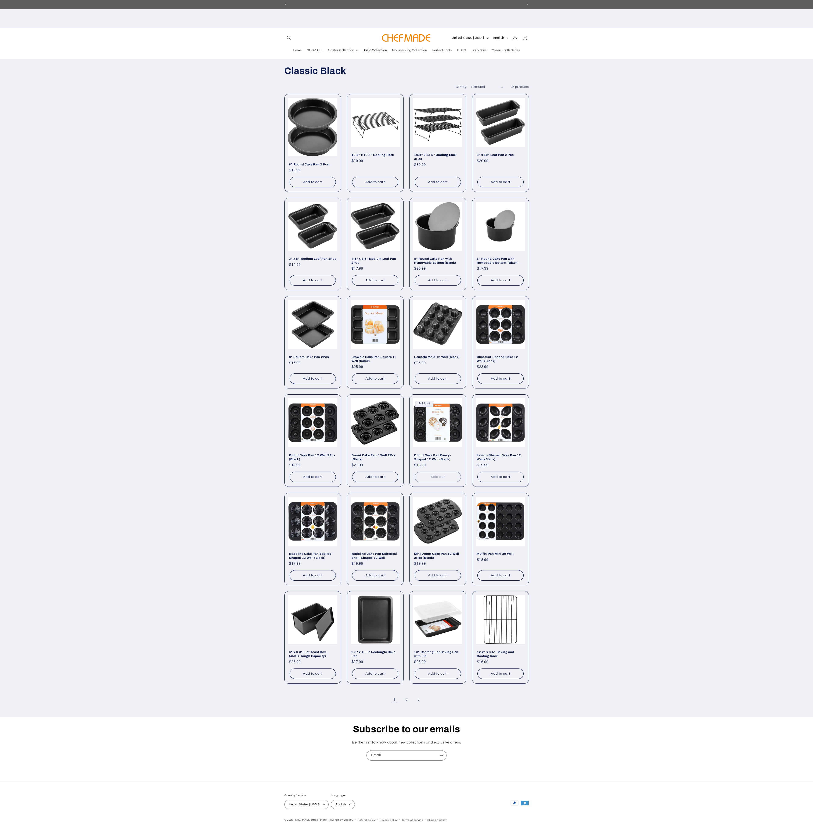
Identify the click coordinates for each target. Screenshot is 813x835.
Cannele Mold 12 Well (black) (436, 357)
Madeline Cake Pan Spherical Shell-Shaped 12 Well (374, 555)
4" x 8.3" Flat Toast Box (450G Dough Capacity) (307, 653)
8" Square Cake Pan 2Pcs (309, 357)
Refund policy (366, 820)
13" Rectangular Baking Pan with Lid (436, 653)
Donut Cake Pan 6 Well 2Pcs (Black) (373, 457)
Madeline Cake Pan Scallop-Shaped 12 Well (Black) (311, 555)
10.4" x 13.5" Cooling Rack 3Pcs (435, 156)
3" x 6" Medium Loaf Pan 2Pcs (312, 258)
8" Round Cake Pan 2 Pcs (309, 164)
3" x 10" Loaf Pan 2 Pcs (495, 155)
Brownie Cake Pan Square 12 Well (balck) (374, 358)
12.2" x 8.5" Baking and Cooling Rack (495, 653)
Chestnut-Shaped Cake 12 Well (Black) (497, 358)
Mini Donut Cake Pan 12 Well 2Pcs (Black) (436, 555)
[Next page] (418, 700)
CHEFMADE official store (311, 820)
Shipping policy (437, 820)
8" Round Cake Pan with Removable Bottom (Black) (435, 260)
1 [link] (394, 699)
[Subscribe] (441, 755)
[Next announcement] (527, 4)
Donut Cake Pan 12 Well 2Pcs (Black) (312, 457)
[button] (289, 38)
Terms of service (412, 820)
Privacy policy (388, 820)
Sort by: (461, 87)
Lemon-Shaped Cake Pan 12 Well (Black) (499, 457)
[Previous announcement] (285, 4)
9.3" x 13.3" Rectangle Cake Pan (373, 653)
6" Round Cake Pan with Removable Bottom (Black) (498, 260)
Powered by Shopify (340, 820)
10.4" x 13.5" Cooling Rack (372, 155)
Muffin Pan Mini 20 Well (495, 553)
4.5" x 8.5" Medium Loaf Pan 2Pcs (373, 260)
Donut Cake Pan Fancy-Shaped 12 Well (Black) (432, 457)
